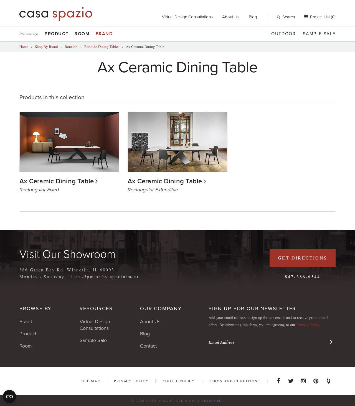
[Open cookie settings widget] (9, 396)
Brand (104, 34)
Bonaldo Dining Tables (101, 46)
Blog (253, 16)
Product (57, 34)
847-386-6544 (302, 276)
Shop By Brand (46, 46)
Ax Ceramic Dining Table (56, 181)
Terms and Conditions (234, 381)
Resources (96, 308)
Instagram (303, 379)
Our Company (161, 308)
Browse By (35, 308)
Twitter (291, 379)
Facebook (278, 379)
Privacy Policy (307, 324)
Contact (148, 346)
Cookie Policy (179, 381)
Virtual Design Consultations (187, 16)
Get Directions (302, 258)
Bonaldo (71, 46)
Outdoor (283, 34)
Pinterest (316, 379)
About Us (230, 16)
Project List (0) (322, 16)
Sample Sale (319, 34)
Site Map (90, 381)
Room (82, 34)
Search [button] (288, 16)
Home (23, 46)
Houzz (328, 379)
